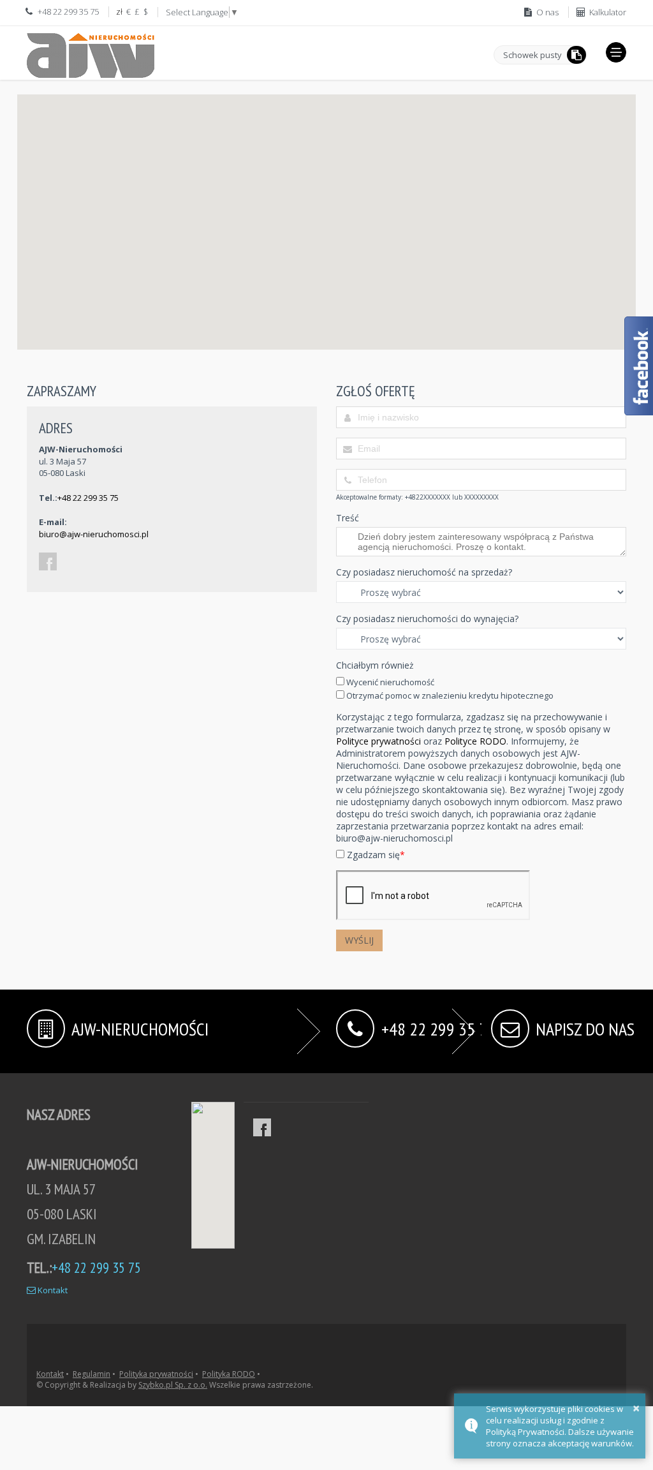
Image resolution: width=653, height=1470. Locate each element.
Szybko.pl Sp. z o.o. (172, 1384)
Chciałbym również (375, 665)
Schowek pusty (532, 55)
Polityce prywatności (378, 741)
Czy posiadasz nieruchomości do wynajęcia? (427, 618)
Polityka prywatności (156, 1374)
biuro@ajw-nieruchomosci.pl (94, 534)
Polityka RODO (228, 1374)
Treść (347, 518)
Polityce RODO (475, 741)
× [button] (636, 1407)
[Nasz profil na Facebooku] (262, 1127)
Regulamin (91, 1374)
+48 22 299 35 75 (88, 497)
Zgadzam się (374, 855)
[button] (616, 52)
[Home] (90, 53)
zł (119, 11)
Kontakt (52, 1290)
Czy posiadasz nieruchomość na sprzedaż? (424, 572)
